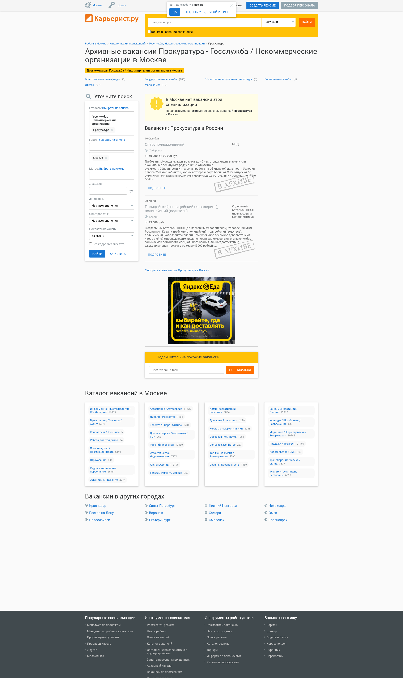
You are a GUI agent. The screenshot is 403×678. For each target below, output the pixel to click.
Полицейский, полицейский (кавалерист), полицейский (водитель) (181, 208)
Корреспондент (277, 643)
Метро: (94, 168)
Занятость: (96, 198)
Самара (215, 513)
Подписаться (240, 370)
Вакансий (271, 22)
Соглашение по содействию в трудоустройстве (167, 651)
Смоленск (216, 520)
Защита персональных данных (168, 659)
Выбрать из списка (115, 108)
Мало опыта (152, 84)
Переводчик (275, 656)
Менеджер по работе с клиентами (110, 631)
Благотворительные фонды (102, 79)
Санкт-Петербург (162, 506)
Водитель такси (277, 637)
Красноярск (278, 520)
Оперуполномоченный (164, 144)
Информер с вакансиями (224, 656)
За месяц (98, 235)
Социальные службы (278, 79)
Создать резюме (263, 5)
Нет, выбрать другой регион (207, 12)
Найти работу (156, 631)
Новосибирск (99, 520)
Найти (97, 253)
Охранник (273, 650)
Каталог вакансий (159, 643)
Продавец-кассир (99, 643)
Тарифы (212, 650)
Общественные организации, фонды (228, 79)
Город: (93, 139)
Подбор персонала (299, 5)
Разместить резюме (160, 625)
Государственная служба (161, 79)
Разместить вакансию (222, 625)
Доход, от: (96, 183)
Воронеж (156, 513)
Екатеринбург (159, 520)
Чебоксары (277, 506)
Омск (273, 513)
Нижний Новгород (223, 506)
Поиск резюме (216, 637)
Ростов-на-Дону (101, 513)
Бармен (272, 625)
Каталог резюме (218, 643)
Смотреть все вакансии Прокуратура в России (177, 270)
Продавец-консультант (103, 637)
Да (175, 12)
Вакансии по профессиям (164, 672)
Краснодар (97, 506)
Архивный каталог (160, 665)
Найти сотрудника (219, 631)
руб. (131, 191)
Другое (89, 84)
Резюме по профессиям (223, 662)
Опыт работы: (99, 214)
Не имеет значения (105, 205)
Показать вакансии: (103, 229)
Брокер (272, 631)
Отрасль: (95, 108)
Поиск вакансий (158, 637)
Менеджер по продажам (103, 625)
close (231, 5)
